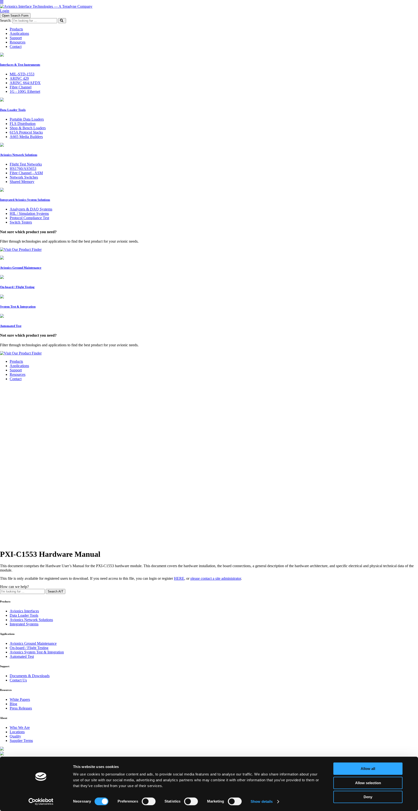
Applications (19, 366)
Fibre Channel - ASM (26, 173)
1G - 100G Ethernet (25, 91)
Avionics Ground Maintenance (33, 643)
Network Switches (24, 177)
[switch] (149, 801)
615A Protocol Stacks (26, 132)
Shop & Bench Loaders (28, 128)
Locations (17, 732)
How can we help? (14, 587)
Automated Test (22, 656)
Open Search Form (15, 15)
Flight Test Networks (26, 164)
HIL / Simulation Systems (29, 213)
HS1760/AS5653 (23, 169)
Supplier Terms (21, 741)
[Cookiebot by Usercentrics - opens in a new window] (41, 801)
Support (16, 370)
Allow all (368, 769)
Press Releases (21, 708)
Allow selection (368, 783)
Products (16, 361)
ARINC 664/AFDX (25, 83)
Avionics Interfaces (24, 611)
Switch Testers (21, 222)
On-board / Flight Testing (29, 648)
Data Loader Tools (24, 615)
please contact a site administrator (215, 578)
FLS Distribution (23, 124)
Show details (262, 801)
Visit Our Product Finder (23, 249)
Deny (368, 797)
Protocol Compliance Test (29, 218)
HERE (179, 578)
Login (4, 11)
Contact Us (18, 680)
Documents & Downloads (30, 676)
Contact (16, 379)
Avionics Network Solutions (31, 620)
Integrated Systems (24, 624)
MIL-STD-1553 (22, 74)
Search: (5, 20)
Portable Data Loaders (27, 119)
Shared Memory (22, 182)
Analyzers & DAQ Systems (31, 209)
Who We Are (20, 727)
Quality (15, 736)
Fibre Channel (20, 87)
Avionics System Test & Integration (37, 652)
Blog (13, 704)
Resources (17, 374)
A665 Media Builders (26, 137)
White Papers (20, 699)
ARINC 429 (19, 78)
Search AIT (55, 591)
